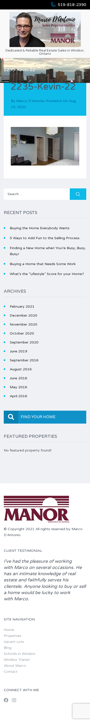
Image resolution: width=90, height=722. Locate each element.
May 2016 (18, 387)
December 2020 (23, 315)
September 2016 (24, 360)
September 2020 (24, 342)
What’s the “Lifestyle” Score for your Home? (47, 274)
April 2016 (18, 396)
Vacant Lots (14, 642)
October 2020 (22, 333)
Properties (12, 636)
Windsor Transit (17, 660)
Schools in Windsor (20, 654)
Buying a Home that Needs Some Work (43, 264)
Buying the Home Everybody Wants (40, 228)
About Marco (15, 666)
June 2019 (18, 351)
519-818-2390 (72, 4)
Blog (8, 648)
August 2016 (21, 369)
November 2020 (23, 324)
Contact (11, 671)
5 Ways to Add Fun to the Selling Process (45, 238)
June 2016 (18, 378)
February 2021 (22, 306)
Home (9, 630)
